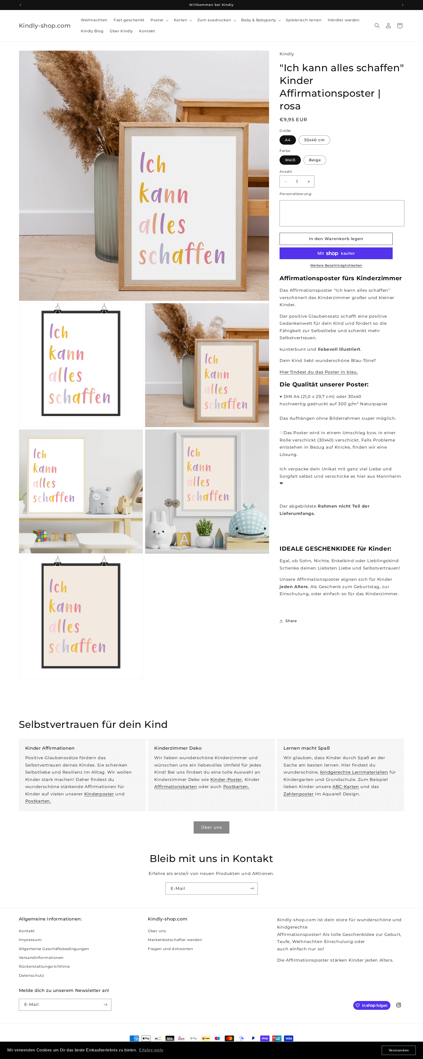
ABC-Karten (345, 786)
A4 (288, 140)
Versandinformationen (41, 957)
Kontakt (27, 931)
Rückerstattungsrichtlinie (44, 966)
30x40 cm (314, 140)
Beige (315, 160)
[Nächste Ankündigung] (402, 5)
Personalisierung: (296, 194)
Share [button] (291, 621)
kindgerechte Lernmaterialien (354, 772)
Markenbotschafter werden (175, 940)
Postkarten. (38, 801)
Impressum (30, 940)
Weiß (290, 160)
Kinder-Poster (226, 779)
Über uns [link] (211, 827)
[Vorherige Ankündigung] (20, 5)
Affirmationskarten (175, 786)
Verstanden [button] (399, 1050)
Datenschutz (31, 975)
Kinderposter (99, 793)
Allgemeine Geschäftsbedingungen (54, 948)
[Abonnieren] (252, 889)
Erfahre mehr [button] (151, 1050)
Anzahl (286, 172)
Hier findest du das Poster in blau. (319, 372)
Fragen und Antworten (170, 948)
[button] (159, 20)
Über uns (157, 931)
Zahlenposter (298, 793)
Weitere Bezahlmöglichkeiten (336, 266)
